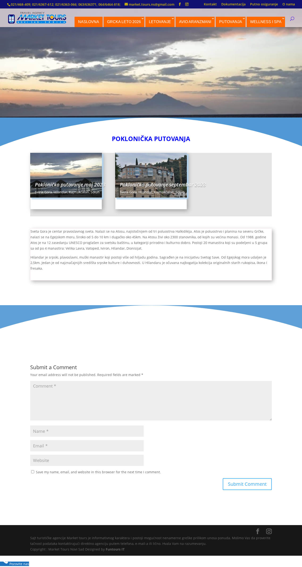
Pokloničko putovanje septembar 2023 (163, 184)
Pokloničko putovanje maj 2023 (70, 184)
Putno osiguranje (264, 4)
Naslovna (88, 22)
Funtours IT (115, 549)
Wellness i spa (265, 22)
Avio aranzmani (195, 22)
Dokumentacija (233, 4)
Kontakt (210, 4)
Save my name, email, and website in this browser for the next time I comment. (98, 472)
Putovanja (230, 22)
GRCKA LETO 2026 (124, 22)
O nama (288, 4)
